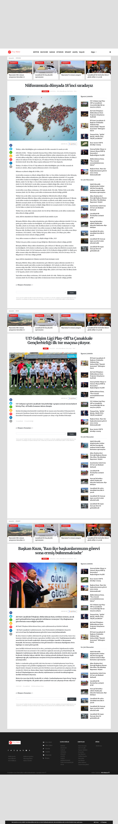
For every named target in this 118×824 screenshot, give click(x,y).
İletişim (47, 758)
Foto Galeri (48, 742)
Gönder (72, 292)
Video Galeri (48, 745)
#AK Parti (18, 686)
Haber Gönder (27, 760)
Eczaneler (81, 752)
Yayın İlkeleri (12, 758)
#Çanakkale (19, 421)
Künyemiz (48, 755)
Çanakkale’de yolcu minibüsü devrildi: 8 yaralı (97, 233)
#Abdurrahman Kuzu (37, 686)
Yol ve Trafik (82, 748)
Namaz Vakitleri (82, 750)
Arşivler (47, 752)
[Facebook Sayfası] (9, 750)
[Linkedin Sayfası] (21, 750)
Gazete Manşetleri (83, 764)
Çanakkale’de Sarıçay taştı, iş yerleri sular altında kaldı (97, 241)
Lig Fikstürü (81, 754)
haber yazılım (74, 772)
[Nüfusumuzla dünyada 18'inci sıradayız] (43, 118)
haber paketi (58, 772)
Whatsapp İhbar (28, 758)
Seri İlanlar (81, 760)
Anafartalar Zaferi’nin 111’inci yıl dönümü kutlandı (98, 208)
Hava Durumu (82, 746)
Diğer (93, 52)
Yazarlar (47, 748)
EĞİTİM (36, 52)
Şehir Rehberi (82, 762)
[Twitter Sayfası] (12, 750)
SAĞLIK (52, 52)
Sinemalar (81, 758)
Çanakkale (26, 630)
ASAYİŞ (75, 52)
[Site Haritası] (27, 750)
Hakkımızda (11, 756)
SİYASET (68, 52)
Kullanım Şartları (28, 756)
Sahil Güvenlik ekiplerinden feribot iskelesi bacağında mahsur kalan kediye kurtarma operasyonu (97, 188)
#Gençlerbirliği (28, 421)
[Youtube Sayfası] (18, 750)
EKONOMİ (44, 52)
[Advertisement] (59, 12)
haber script (82, 772)
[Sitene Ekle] (30, 750)
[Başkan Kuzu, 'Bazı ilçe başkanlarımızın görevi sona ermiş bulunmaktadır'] (43, 585)
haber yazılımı (50, 772)
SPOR (17, 311)
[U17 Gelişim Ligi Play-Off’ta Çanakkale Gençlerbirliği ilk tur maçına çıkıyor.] (43, 373)
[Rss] (24, 750)
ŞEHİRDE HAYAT (65, 760)
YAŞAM (81, 52)
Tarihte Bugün (82, 756)
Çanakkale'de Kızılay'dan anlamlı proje (97, 216)
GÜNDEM (59, 52)
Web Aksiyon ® (105, 772)
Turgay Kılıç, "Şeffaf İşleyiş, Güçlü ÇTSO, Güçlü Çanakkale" (97, 136)
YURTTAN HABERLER (66, 762)
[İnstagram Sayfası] (15, 750)
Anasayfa (11, 58)
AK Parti (19, 626)
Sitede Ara (99, 746)
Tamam (104, 822)
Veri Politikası (12, 760)
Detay (97, 822)
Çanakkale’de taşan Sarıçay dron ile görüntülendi (97, 249)
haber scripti (66, 772)
